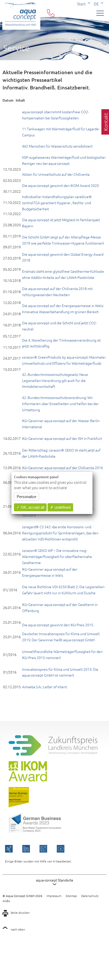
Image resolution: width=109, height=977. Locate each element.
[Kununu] (43, 849)
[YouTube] (60, 849)
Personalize (26, 496)
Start (81, 3)
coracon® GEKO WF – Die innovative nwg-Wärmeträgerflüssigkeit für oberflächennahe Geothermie (57, 556)
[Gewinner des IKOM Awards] (28, 779)
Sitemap (71, 896)
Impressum (54, 896)
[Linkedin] (26, 849)
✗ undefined (60, 507)
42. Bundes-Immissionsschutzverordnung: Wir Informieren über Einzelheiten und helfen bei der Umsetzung (60, 403)
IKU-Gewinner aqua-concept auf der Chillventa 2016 (62, 467)
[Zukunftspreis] (53, 754)
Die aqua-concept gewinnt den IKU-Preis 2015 (57, 624)
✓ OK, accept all (30, 507)
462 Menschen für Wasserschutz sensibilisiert (57, 146)
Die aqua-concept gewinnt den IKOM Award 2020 (60, 185)
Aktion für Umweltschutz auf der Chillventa (55, 174)
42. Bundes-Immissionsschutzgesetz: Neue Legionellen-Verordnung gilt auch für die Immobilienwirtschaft (55, 380)
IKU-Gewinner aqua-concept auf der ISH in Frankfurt (62, 438)
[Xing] (9, 849)
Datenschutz (89, 896)
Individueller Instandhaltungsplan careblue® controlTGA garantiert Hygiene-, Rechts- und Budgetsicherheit (57, 202)
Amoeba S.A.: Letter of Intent (44, 686)
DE (96, 3)
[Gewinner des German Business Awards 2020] (19, 805)
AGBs (6, 901)
